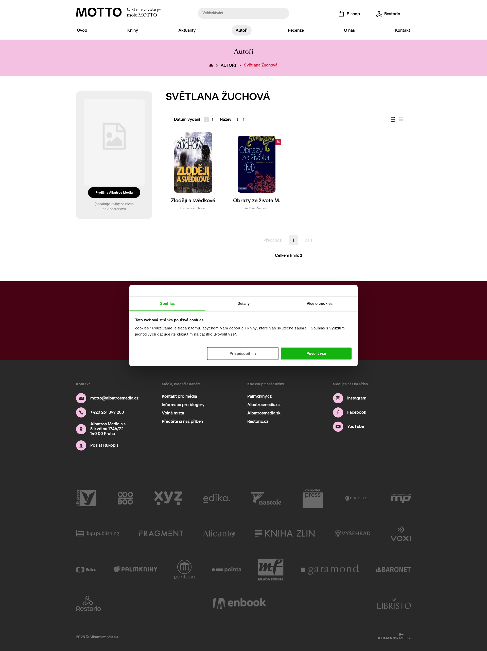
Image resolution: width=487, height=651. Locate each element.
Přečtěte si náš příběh (182, 421)
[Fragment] (161, 533)
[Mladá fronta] (271, 569)
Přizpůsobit (240, 353)
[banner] (99, 12)
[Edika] (216, 498)
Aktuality (187, 30)
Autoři (242, 30)
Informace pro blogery (183, 404)
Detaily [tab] (243, 303)
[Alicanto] (219, 533)
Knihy (132, 30)
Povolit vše (316, 353)
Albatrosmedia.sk (264, 413)
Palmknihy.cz (259, 396)
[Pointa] (226, 569)
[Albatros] (86, 498)
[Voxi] (401, 533)
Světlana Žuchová (192, 208)
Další (309, 240)
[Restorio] (88, 603)
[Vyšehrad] (352, 533)
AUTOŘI (228, 65)
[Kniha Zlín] (285, 533)
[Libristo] (394, 603)
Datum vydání (187, 119)
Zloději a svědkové (193, 200)
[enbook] (239, 603)
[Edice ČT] (86, 569)
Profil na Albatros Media (114, 192)
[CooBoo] (125, 498)
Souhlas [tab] (167, 303)
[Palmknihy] (135, 569)
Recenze (296, 30)
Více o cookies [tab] (320, 303)
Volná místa (173, 413)
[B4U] (97, 533)
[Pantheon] (184, 569)
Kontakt (402, 30)
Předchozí (273, 240)
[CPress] (356, 498)
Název (225, 119)
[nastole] (266, 498)
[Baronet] (394, 569)
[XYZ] (168, 498)
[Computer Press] (313, 498)
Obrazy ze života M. (256, 200)
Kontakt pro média (179, 396)
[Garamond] (330, 569)
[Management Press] (401, 498)
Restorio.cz (257, 421)
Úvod (82, 30)
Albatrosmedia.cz (264, 404)
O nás (349, 30)
